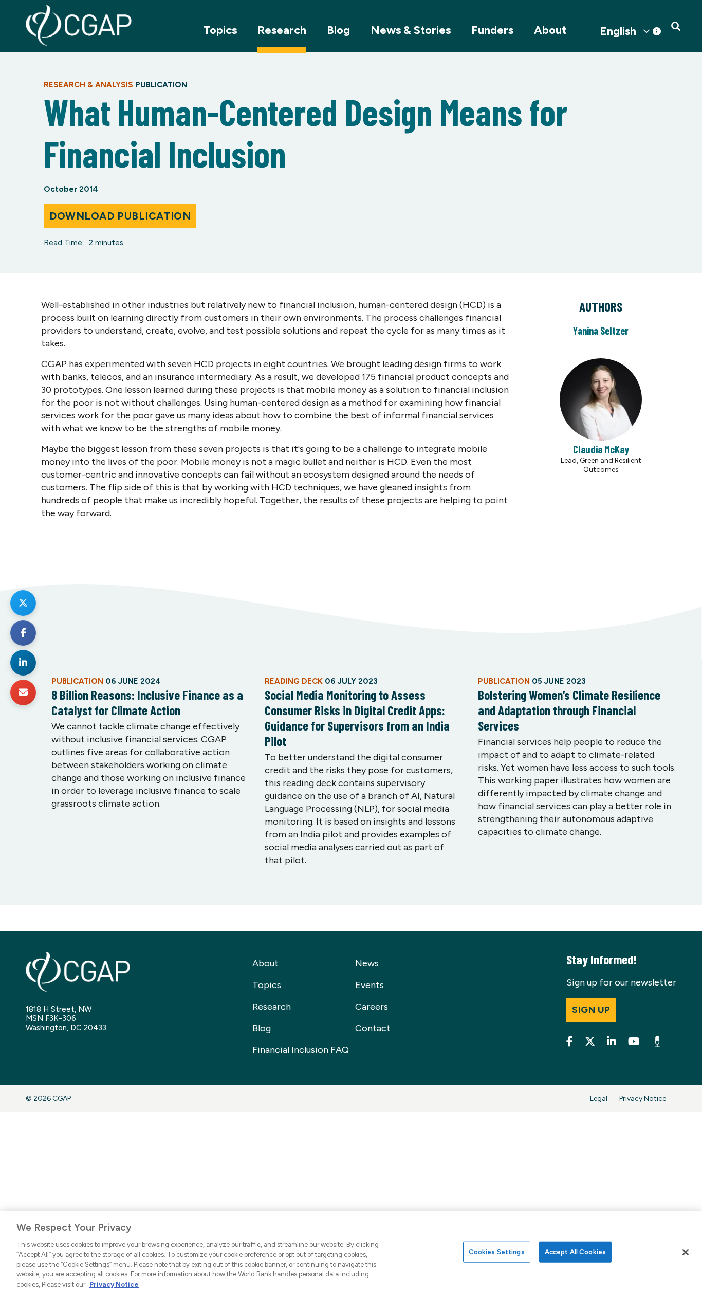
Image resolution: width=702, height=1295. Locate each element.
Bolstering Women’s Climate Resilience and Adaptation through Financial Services (569, 710)
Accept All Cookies (575, 1251)
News (367, 963)
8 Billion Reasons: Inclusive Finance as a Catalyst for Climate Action (147, 702)
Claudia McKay (601, 449)
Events (369, 985)
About (550, 30)
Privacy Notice (642, 1098)
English (618, 31)
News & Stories (411, 30)
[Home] (79, 25)
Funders (492, 30)
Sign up (591, 1009)
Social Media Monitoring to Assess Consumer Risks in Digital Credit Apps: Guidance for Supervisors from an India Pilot (357, 718)
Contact (373, 1028)
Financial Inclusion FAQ (300, 1049)
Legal (598, 1098)
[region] (351, 1253)
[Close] (685, 1252)
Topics (220, 30)
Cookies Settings (497, 1251)
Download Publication (120, 216)
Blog (338, 30)
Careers (371, 1006)
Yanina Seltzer (601, 330)
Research (281, 30)
